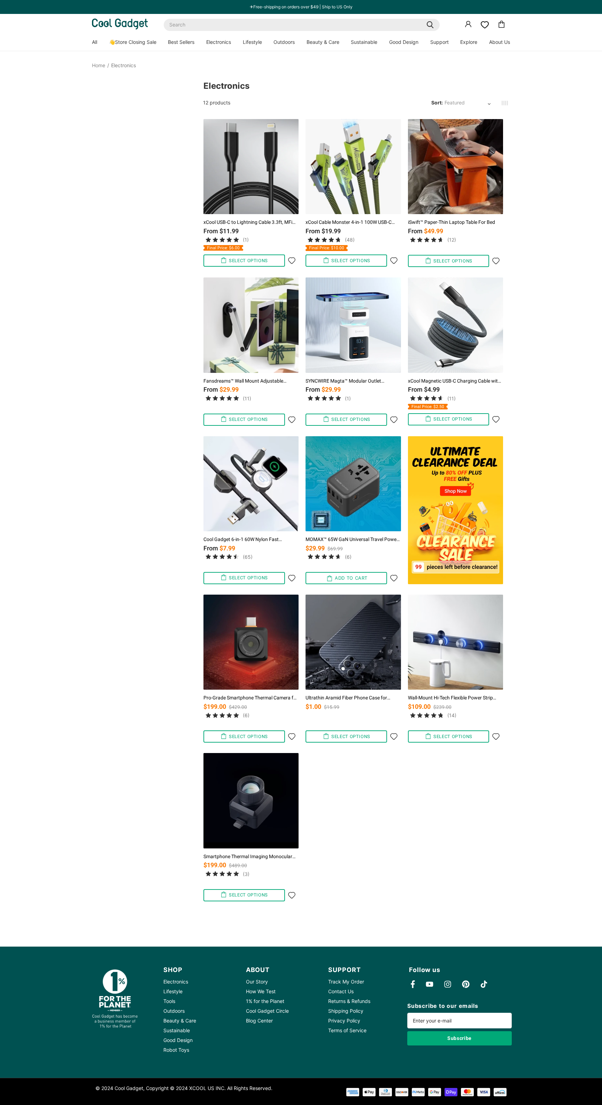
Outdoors (284, 42)
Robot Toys (176, 1050)
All (94, 42)
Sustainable (364, 42)
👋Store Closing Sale (132, 42)
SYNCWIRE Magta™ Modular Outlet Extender (343, 381)
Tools (169, 1001)
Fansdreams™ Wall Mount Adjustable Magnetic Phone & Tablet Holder (243, 381)
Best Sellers (181, 42)
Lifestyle (252, 42)
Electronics (218, 42)
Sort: (437, 102)
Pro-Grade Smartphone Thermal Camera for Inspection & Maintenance (250, 698)
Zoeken (430, 25)
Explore (468, 42)
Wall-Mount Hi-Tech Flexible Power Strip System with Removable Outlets (450, 698)
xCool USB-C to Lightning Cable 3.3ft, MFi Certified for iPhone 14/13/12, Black (247, 222)
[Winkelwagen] (501, 25)
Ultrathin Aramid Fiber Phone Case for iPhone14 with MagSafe (346, 698)
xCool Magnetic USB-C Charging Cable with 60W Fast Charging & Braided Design (454, 381)
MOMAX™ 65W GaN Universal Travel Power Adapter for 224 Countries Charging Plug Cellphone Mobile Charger (352, 539)
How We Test (261, 991)
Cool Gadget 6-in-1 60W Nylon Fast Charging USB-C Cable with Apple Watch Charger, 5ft (246, 539)
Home (98, 65)
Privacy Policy (344, 1021)
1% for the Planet (265, 1001)
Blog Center (259, 1021)
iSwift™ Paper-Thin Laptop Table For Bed (451, 222)
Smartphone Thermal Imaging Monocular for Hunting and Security (247, 857)
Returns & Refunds (349, 1001)
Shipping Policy (345, 1011)
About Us (499, 42)
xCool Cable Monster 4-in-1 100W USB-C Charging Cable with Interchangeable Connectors (349, 222)
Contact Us (341, 991)
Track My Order (346, 982)
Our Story (257, 982)
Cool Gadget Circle (267, 1011)
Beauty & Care (323, 42)
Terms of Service (347, 1030)
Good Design (403, 42)
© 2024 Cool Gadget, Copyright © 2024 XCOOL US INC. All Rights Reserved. (183, 1088)
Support (439, 42)
